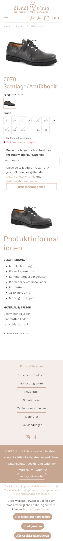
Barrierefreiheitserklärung (41, 457)
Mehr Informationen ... (37, 509)
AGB (19, 457)
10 (15, 130)
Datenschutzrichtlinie (21, 176)
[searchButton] (32, 17)
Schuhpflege (31, 400)
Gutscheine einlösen (31, 375)
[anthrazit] (10, 103)
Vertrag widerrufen (32, 476)
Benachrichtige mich (31, 187)
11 (30, 130)
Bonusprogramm (31, 383)
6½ (15, 120)
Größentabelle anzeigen (18, 138)
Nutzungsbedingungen (21, 181)
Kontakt (9, 457)
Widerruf (41, 469)
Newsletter (31, 391)
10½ (22, 130)
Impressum (25, 469)
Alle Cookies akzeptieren (32, 535)
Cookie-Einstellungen (42, 463)
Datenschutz (16, 463)
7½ (30, 120)
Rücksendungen (31, 425)
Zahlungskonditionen (31, 408)
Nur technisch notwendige (32, 516)
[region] (31, 53)
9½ (7, 130)
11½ (38, 130)
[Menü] (6, 17)
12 (46, 130)
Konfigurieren (32, 526)
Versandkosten (13, 490)
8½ (46, 120)
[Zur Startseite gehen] (31, 7)
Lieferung (31, 416)
